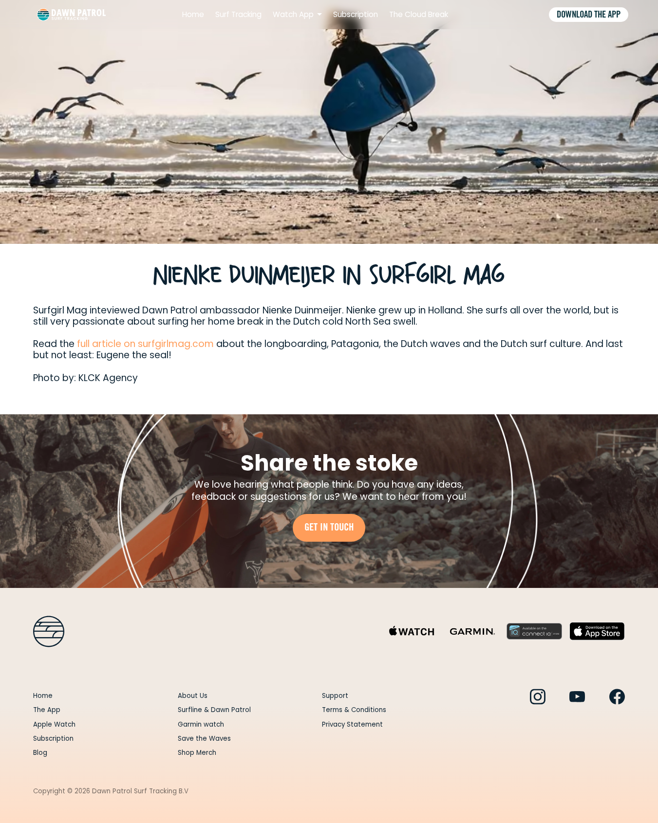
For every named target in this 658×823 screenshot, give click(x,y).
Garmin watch (201, 724)
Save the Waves (204, 738)
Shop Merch (197, 752)
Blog (40, 752)
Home (193, 14)
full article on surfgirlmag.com (145, 343)
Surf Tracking (238, 14)
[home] (71, 14)
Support (335, 695)
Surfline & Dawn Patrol (214, 709)
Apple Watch (54, 724)
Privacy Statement (352, 724)
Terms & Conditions (354, 709)
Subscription (355, 14)
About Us (192, 695)
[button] (297, 14)
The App (46, 709)
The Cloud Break (418, 14)
